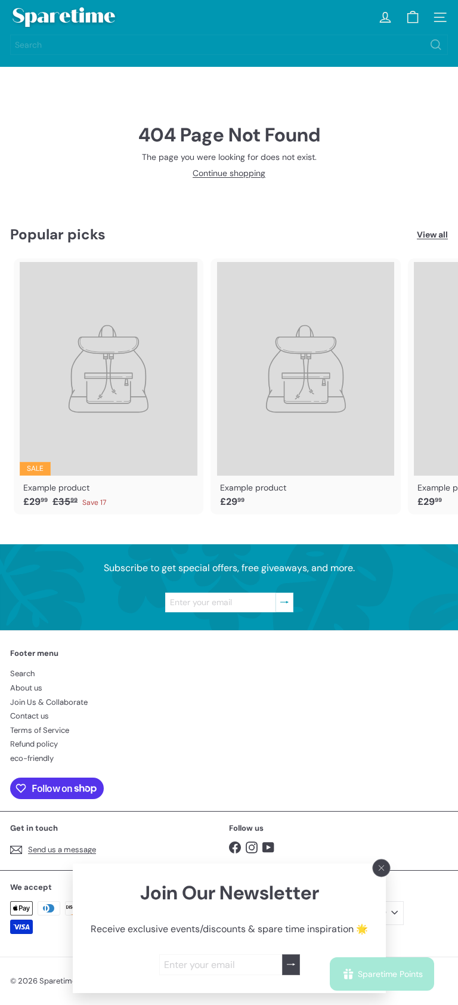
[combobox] (229, 45)
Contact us (29, 716)
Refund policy (34, 744)
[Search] (436, 45)
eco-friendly (32, 758)
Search (22, 673)
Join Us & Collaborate (49, 702)
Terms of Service (39, 730)
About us (26, 688)
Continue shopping (229, 173)
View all (432, 235)
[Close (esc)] (381, 868)
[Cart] (412, 17)
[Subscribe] (290, 964)
